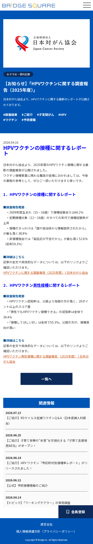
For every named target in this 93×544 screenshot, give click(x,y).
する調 (31, 272)
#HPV (62, 114)
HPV (6, 272)
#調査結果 (10, 114)
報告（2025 (47, 272)
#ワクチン (10, 120)
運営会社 (46, 524)
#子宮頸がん (45, 114)
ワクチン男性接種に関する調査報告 (33, 356)
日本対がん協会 (77, 272)
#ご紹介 (27, 114)
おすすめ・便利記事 (18, 74)
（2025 (63, 356)
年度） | (61, 272)
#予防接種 (29, 120)
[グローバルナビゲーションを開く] (87, 5)
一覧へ (46, 378)
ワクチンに (16, 272)
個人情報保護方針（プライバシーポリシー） (46, 531)
